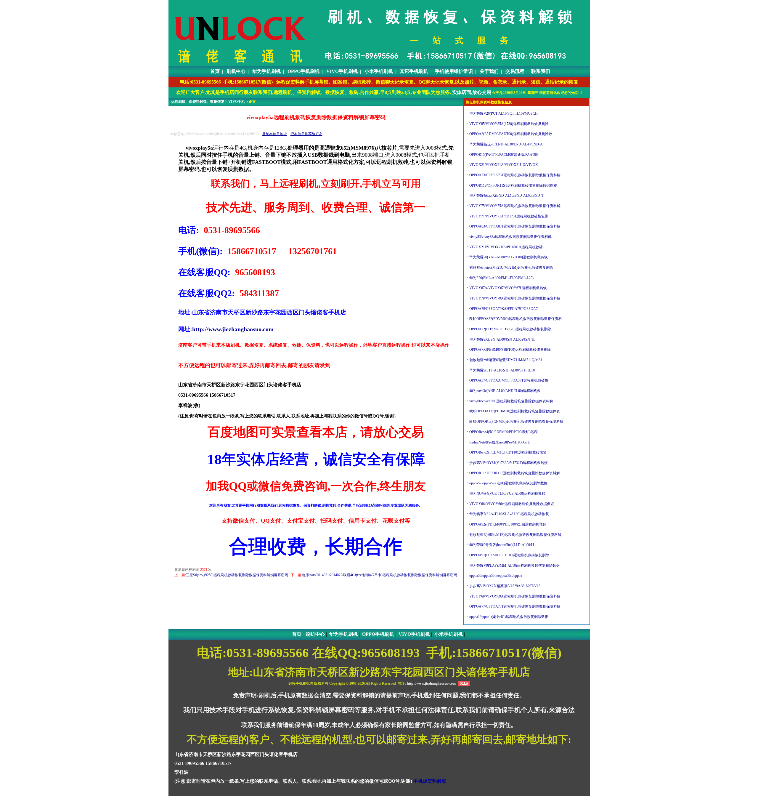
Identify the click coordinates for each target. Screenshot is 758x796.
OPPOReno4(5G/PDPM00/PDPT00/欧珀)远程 (503, 432)
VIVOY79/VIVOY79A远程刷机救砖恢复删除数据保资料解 (514, 298)
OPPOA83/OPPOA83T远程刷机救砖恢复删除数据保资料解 (514, 226)
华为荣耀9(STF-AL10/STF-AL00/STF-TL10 (501, 370)
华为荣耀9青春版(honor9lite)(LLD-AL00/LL (501, 545)
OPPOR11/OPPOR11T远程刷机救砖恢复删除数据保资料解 (514, 473)
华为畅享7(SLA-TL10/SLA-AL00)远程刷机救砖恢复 (508, 514)
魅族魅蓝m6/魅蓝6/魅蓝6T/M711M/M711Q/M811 (506, 360)
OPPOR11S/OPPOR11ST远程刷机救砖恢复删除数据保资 (512, 185)
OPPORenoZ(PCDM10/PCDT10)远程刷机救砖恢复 (507, 452)
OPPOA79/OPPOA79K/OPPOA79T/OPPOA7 (503, 309)
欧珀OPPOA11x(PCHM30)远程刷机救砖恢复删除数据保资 (514, 411)
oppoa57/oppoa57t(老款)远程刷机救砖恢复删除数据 (507, 483)
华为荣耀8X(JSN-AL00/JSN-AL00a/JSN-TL (501, 339)
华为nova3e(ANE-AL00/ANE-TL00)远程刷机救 (504, 391)
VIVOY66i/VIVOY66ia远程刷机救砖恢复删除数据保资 (511, 504)
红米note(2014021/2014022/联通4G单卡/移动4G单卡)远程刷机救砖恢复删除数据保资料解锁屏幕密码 (379, 575)
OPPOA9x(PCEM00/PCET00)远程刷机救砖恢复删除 (508, 555)
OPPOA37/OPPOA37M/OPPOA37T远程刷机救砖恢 (508, 380)
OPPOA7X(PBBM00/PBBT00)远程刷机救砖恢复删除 (509, 349)
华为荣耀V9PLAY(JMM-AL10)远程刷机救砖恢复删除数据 (514, 565)
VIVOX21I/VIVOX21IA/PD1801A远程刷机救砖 (505, 247)
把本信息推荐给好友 (306, 134)
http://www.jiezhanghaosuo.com (233, 329)
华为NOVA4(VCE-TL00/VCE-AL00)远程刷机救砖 (506, 493)
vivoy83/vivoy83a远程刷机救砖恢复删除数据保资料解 (510, 237)
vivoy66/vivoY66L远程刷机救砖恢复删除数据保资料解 (510, 401)
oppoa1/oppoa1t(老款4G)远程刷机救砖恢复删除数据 (508, 617)
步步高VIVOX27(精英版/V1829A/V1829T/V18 (504, 586)
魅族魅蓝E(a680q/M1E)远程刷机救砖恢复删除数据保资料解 (514, 535)
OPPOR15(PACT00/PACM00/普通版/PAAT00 (503, 155)
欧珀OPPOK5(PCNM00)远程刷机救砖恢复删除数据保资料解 (515, 421)
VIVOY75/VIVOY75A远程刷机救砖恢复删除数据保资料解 (514, 206)
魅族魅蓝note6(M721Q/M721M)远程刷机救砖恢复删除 (510, 267)
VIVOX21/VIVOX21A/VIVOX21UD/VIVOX (503, 165)
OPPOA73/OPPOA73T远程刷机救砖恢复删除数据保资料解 (514, 175)
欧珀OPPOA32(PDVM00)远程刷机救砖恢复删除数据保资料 (515, 319)
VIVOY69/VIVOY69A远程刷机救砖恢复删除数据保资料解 (514, 596)
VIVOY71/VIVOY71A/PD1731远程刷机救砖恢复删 (508, 216)
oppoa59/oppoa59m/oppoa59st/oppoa (495, 576)
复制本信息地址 (274, 134)
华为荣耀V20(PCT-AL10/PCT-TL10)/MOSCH (503, 113)
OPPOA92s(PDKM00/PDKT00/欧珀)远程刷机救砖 (507, 524)
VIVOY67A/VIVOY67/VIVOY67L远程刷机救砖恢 (507, 288)
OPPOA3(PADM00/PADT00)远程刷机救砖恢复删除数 (510, 134)
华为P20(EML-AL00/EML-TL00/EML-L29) (501, 278)
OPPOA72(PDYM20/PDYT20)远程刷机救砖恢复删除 (509, 329)
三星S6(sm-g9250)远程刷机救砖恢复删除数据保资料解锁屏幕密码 (237, 575)
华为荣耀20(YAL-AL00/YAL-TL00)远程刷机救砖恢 (508, 257)
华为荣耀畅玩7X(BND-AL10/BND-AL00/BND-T (505, 195)
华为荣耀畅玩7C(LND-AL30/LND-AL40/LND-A (505, 144)
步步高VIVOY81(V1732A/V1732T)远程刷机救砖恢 (508, 463)
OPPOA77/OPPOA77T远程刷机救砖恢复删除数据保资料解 (514, 606)
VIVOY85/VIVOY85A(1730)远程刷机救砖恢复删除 (508, 124)
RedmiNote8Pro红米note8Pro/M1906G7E (499, 442)
